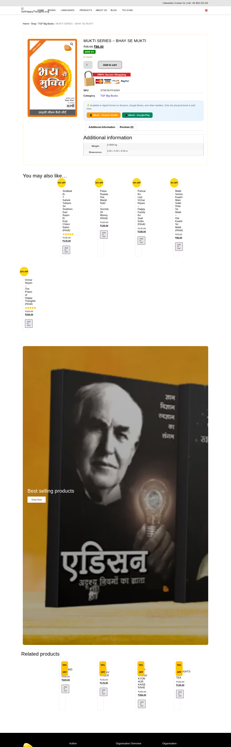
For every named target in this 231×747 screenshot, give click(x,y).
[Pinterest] (46, 3)
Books (51, 10)
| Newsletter (168, 3)
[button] (72, 44)
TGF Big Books (46, 23)
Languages (67, 10)
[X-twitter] (42, 3)
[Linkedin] (38, 3)
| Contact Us (179, 3)
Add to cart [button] (66, 250)
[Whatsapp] (22, 3)
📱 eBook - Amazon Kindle (104, 115)
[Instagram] (26, 3)
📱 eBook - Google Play (137, 115)
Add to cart (110, 64)
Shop (33, 23)
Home (40, 10)
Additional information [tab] (102, 127)
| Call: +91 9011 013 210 (197, 3)
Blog (114, 10)
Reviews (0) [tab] (126, 127)
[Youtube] (34, 3)
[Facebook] (30, 3)
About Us (101, 10)
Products (86, 10)
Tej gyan (127, 10)
